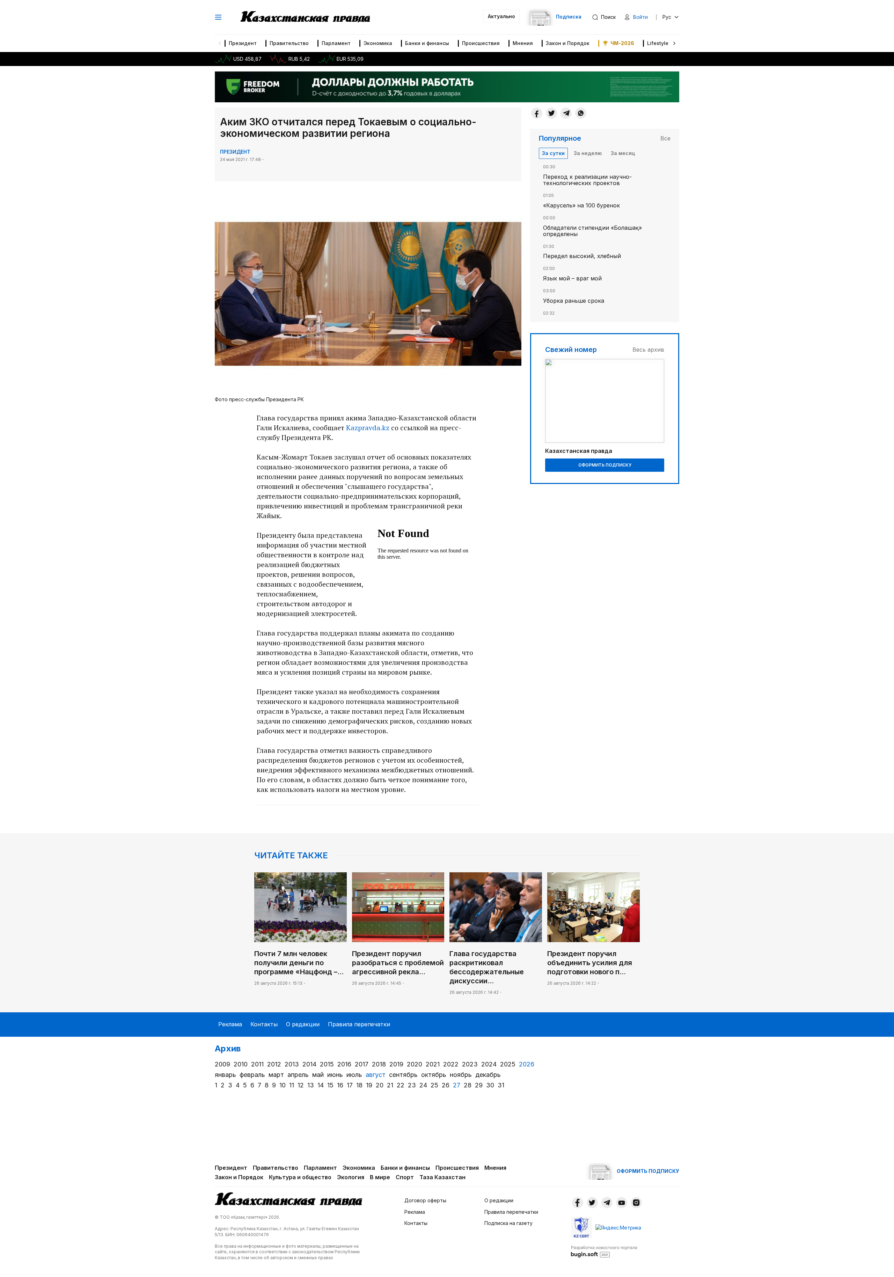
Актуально (501, 16)
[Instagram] (636, 1202)
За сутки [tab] (553, 153)
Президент (243, 43)
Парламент (336, 43)
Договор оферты (425, 1200)
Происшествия (481, 43)
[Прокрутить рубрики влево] (220, 43)
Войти (640, 17)
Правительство (289, 43)
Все (665, 138)
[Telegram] (566, 113)
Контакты (264, 1024)
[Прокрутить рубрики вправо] (674, 43)
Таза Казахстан (442, 1177)
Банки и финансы (427, 43)
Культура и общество (300, 1177)
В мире (380, 1177)
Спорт (405, 1177)
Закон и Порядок (567, 43)
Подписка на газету (508, 1223)
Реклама (230, 1024)
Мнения (523, 43)
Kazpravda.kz (367, 427)
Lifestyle (657, 43)
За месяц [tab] (623, 153)
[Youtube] (621, 1202)
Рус (666, 17)
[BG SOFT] (604, 1251)
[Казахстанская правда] (305, 17)
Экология (350, 1177)
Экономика (378, 43)
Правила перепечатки (359, 1024)
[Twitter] (551, 113)
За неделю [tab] (588, 153)
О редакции (303, 1024)
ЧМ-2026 (622, 43)
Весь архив (648, 349)
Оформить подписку (604, 465)
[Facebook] (536, 113)
